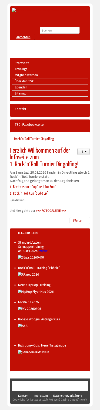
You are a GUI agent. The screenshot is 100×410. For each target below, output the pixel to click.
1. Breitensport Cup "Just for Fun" (33, 187)
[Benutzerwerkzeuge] (83, 151)
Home (36, 385)
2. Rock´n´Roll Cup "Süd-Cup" (29, 194)
